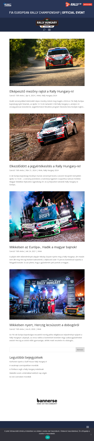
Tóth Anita (20, 95)
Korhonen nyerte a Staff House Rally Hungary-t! (28, 361)
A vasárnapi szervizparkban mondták (23, 365)
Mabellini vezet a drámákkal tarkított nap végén (28, 373)
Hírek (39, 95)
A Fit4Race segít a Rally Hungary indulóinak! (26, 369)
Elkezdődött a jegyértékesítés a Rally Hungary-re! (45, 166)
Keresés (80, 349)
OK (48, 437)
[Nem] (91, 434)
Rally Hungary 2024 (49, 95)
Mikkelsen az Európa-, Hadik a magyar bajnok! (43, 247)
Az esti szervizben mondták (20, 377)
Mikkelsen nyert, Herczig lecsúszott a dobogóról (44, 325)
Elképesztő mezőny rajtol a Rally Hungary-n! (41, 91)
